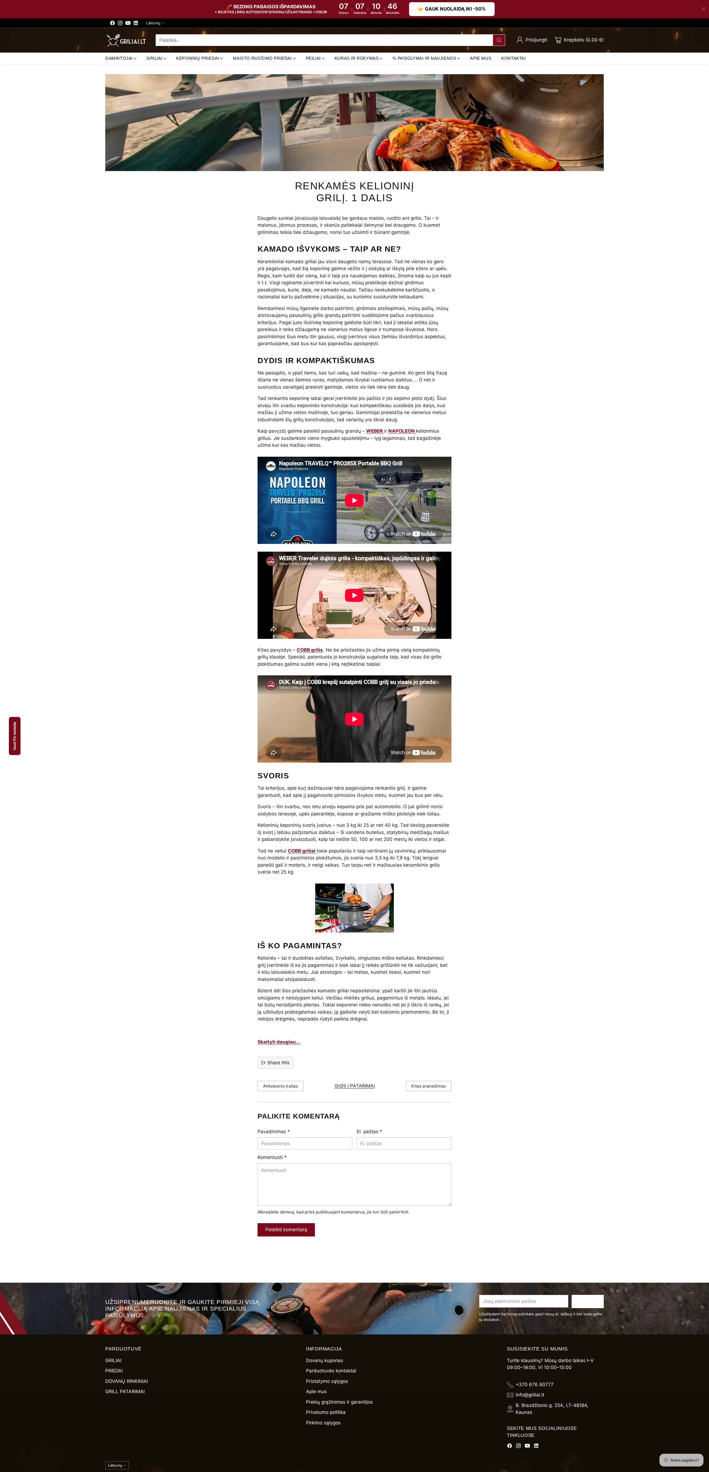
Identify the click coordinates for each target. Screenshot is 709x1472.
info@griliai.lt (530, 1395)
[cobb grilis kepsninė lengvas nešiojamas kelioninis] (354, 908)
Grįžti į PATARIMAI (355, 1086)
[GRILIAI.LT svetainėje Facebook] (112, 24)
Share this (278, 1062)
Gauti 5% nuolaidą (15, 736)
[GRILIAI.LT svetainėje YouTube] (128, 24)
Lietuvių (153, 22)
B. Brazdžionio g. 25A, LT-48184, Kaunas (552, 1409)
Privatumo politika (326, 1412)
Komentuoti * (272, 1157)
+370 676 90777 (535, 1384)
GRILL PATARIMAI (125, 1391)
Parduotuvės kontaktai (331, 1370)
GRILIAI (113, 1360)
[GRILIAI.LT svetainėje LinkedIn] (135, 24)
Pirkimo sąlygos (323, 1422)
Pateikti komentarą (286, 1229)
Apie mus (316, 1391)
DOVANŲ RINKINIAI (126, 1381)
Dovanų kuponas (324, 1360)
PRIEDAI (114, 1370)
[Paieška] (499, 40)
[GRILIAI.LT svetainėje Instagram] (120, 24)
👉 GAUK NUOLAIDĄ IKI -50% (452, 9)
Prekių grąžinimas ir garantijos (339, 1402)
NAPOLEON (402, 431)
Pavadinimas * (274, 1131)
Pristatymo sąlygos (327, 1381)
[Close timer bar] (703, 9)
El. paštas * (369, 1131)
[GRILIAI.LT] (126, 40)
